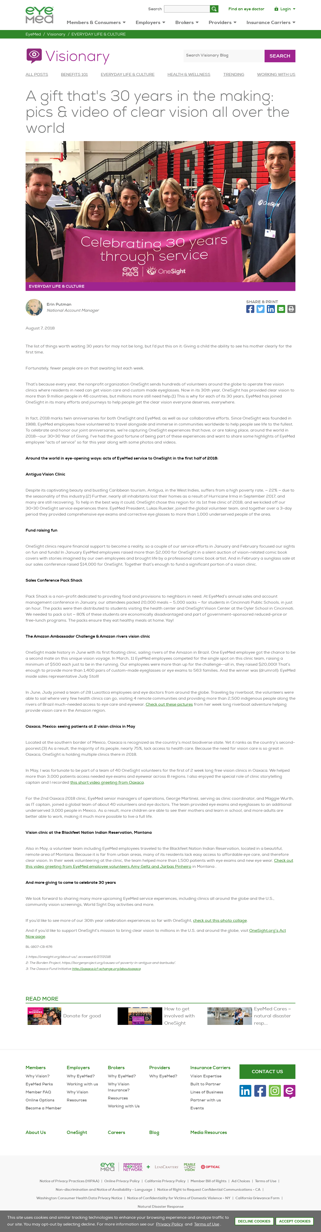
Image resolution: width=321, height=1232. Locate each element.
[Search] (214, 9)
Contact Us (267, 1071)
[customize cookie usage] (223, 1225)
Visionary (56, 34)
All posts (37, 74)
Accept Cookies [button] (294, 1221)
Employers (148, 22)
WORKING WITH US (276, 74)
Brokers (184, 22)
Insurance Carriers (268, 22)
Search (155, 9)
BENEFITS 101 (74, 74)
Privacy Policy (169, 1224)
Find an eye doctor (246, 9)
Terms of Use (206, 1224)
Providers (220, 22)
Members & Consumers (94, 22)
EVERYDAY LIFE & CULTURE (98, 34)
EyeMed (33, 34)
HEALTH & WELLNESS (189, 74)
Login (285, 9)
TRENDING (233, 74)
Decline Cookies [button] (254, 1221)
